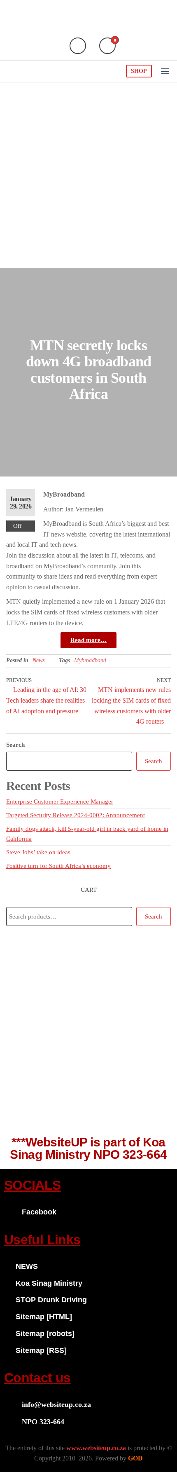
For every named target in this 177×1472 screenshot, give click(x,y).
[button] (165, 71)
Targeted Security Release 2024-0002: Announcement (75, 815)
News (38, 660)
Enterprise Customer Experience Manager (59, 801)
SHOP (139, 71)
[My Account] (78, 46)
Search (15, 744)
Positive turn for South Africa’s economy (58, 866)
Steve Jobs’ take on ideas (38, 852)
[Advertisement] (88, 175)
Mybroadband (90, 660)
